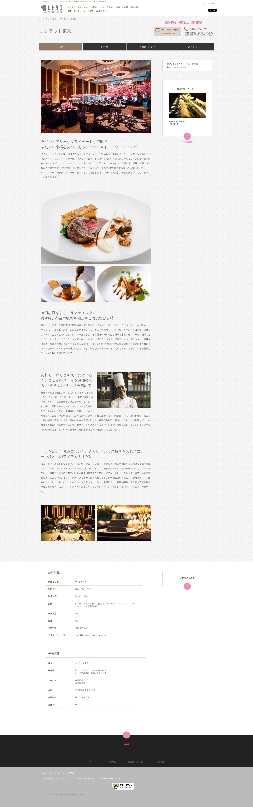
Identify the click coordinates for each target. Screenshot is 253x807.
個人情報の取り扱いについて (54, 779)
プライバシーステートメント (108, 779)
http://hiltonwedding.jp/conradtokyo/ (90, 635)
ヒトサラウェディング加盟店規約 (81, 779)
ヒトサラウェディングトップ (50, 19)
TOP (60, 46)
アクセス (192, 46)
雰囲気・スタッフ (148, 46)
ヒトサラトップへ (207, 3)
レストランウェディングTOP (58, 773)
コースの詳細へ (187, 142)
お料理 (104, 46)
